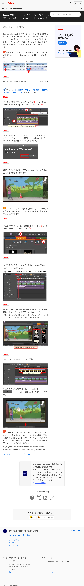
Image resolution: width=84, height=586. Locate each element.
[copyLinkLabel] (51, 499)
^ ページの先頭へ (76, 530)
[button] (70, 3)
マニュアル (12, 542)
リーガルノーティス (11, 454)
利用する (50, 572)
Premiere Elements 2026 (12, 8)
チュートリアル (13, 545)
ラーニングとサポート (15, 540)
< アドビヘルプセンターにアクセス (19, 535)
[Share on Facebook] (32, 499)
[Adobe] (11, 3)
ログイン (78, 3)
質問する (11, 572)
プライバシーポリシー (31, 454)
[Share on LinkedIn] (45, 499)
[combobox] (65, 14)
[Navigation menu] (3, 3)
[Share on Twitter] (38, 499)
